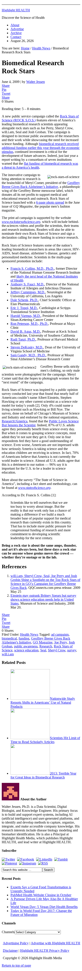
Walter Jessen (35, 82)
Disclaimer (10, 950)
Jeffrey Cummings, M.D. (27, 292)
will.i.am (8, 654)
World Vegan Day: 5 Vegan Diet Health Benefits (44, 907)
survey (71, 650)
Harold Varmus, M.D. (25, 316)
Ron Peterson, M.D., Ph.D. (29, 323)
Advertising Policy (16, 943)
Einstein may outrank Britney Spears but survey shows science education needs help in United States (43, 599)
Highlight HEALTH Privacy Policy (44, 950)
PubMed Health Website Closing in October (40, 895)
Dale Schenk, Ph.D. (24, 300)
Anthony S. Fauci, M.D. (27, 284)
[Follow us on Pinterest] (9, 863)
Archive (16, 33)
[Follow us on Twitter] (8, 859)
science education (26, 650)
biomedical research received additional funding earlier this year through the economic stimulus (41, 148)
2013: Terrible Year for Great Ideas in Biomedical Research (43, 775)
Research (45, 646)
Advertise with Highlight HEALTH (55, 943)
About (14, 25)
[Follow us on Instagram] (27, 863)
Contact (15, 37)
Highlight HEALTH (16, 10)
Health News (29, 634)
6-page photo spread (50, 202)
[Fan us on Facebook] (25, 859)
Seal (43, 650)
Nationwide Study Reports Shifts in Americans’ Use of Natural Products (42, 702)
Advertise (17, 29)
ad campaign (60, 634)
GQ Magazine (42, 642)
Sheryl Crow (56, 650)
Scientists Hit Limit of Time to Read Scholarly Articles (45, 740)
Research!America (14, 421)
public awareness (26, 646)
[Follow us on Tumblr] (61, 859)
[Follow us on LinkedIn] (44, 859)
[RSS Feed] (43, 863)
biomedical (9, 638)
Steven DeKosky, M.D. (26, 347)
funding (24, 638)
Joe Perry (60, 642)
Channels (8, 932)
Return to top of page (16, 965)
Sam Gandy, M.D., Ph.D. (28, 355)
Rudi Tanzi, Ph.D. (23, 339)
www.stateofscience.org (34, 488)
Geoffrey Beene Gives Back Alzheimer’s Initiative (41, 185)
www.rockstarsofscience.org (21, 222)
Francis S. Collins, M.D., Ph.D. (32, 268)
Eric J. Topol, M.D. (23, 308)
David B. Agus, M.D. (25, 331)
